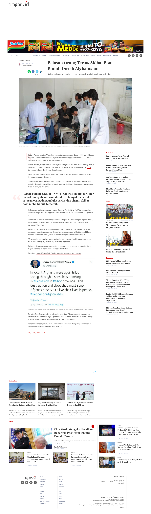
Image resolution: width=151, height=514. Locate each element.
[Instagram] (141, 55)
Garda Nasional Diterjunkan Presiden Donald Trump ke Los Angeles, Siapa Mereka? (118, 179)
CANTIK (61, 479)
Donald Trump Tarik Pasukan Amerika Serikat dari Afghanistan (58, 253)
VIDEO (99, 56)
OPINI (41, 493)
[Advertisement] (75, 23)
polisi (60, 184)
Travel (119, 425)
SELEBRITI (61, 486)
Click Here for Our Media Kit (112, 497)
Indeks (122, 507)
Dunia (36, 74)
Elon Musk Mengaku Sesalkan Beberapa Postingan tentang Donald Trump (118, 191)
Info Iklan (121, 505)
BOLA (41, 486)
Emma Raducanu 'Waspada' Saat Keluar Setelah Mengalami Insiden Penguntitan (118, 167)
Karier (116, 505)
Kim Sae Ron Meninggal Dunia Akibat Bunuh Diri (118, 271)
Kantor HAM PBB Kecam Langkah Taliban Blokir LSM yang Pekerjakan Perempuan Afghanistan (119, 297)
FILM (60, 491)
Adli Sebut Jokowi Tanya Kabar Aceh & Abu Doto (130, 460)
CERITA (42, 491)
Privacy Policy (97, 505)
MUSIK (60, 489)
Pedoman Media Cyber (108, 505)
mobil (89, 167)
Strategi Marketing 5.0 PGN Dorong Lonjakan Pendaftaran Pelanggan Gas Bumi (129, 447)
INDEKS (115, 56)
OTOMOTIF (66, 56)
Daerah (119, 457)
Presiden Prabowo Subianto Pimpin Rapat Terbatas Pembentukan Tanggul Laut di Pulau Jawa (38, 457)
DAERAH (42, 481)
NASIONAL (43, 479)
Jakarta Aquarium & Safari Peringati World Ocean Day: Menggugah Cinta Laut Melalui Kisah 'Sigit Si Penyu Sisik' (129, 430)
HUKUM (42, 484)
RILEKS (60, 493)
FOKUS (44, 56)
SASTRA (42, 496)
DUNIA (11, 421)
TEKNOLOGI (75, 56)
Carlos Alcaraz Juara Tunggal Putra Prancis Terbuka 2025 (117, 157)
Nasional (29, 452)
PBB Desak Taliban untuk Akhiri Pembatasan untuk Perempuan (118, 262)
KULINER (61, 484)
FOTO (93, 56)
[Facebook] (129, 55)
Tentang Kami (83, 505)
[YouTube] (137, 55)
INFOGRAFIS (107, 56)
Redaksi (90, 505)
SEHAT (60, 476)
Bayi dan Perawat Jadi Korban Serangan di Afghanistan (49, 403)
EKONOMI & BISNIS (54, 56)
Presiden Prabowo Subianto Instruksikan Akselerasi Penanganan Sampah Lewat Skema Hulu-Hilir (82, 457)
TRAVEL (61, 481)
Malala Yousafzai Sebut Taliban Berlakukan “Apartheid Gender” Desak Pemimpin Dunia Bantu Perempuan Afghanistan (118, 283)
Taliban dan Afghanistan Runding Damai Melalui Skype (80, 403)
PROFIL (42, 489)
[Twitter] (133, 55)
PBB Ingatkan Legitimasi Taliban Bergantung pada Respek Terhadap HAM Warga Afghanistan (119, 310)
